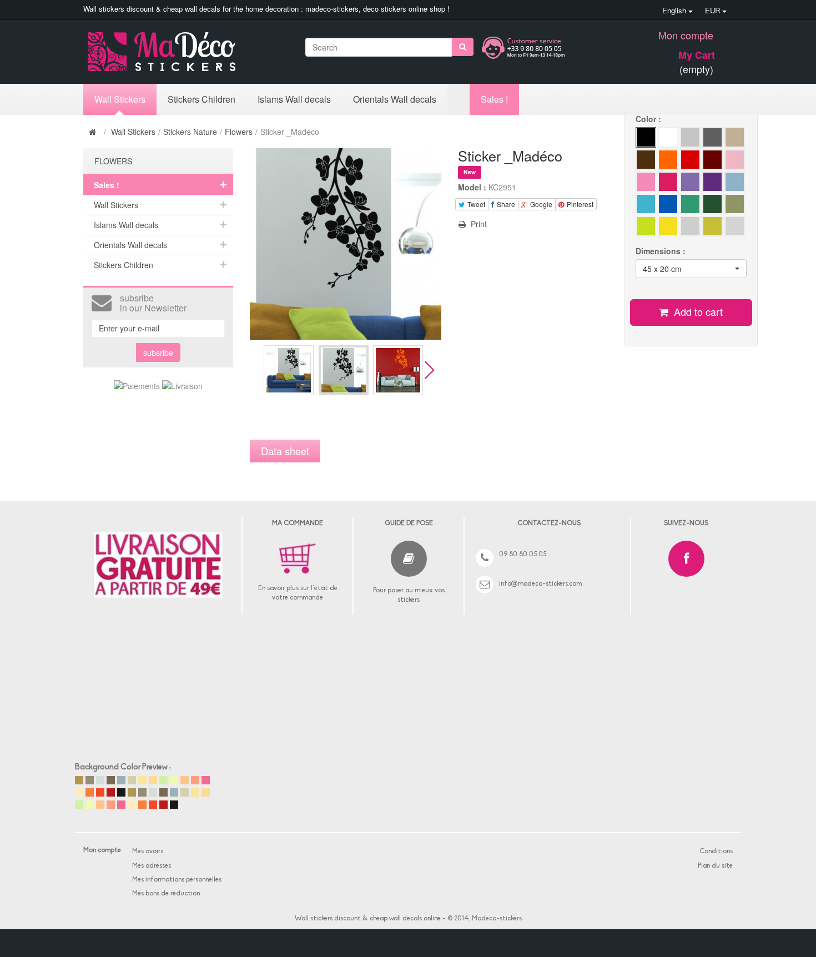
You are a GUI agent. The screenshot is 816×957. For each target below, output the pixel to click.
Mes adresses (151, 866)
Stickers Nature (190, 131)
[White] (668, 137)
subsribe (158, 352)
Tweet (475, 204)
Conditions (716, 851)
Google (540, 204)
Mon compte (685, 35)
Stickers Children (123, 264)
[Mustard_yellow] (690, 226)
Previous (254, 370)
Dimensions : (662, 250)
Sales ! (106, 184)
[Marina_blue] (668, 204)
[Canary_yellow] (668, 226)
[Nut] (735, 137)
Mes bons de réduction (166, 893)
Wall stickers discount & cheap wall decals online (368, 918)
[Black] (646, 137)
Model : (472, 187)
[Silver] (735, 226)
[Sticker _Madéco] (288, 370)
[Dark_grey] (712, 137)
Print (478, 223)
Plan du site (715, 866)
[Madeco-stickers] (161, 50)
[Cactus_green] (646, 226)
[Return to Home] (94, 131)
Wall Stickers (133, 131)
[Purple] (712, 182)
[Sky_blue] (646, 204)
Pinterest (579, 204)
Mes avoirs (147, 851)
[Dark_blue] (735, 159)
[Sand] (668, 159)
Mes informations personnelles (176, 880)
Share (505, 204)
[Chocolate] (646, 159)
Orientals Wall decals (130, 244)
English (675, 10)
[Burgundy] (712, 159)
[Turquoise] (690, 204)
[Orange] (712, 204)
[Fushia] (668, 182)
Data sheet (285, 451)
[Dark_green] (735, 182)
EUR (713, 10)
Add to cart (697, 311)
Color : (649, 118)
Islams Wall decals (126, 224)
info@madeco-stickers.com (540, 584)
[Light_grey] (690, 137)
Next (429, 370)
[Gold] (712, 226)
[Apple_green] (690, 182)
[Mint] (735, 204)
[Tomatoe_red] (690, 159)
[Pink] (646, 182)
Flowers (239, 131)
